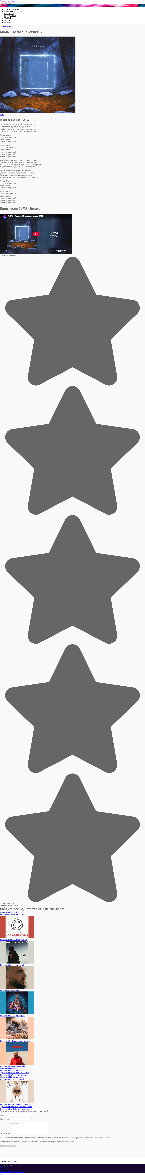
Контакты (3, 1170)
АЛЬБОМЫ (8, 18)
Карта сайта (4, 1167)
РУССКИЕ (7, 20)
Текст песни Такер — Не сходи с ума (13, 940)
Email (2, 1119)
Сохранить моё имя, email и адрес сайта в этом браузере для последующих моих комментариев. (38, 1142)
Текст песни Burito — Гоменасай (12, 1079)
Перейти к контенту (7, 1)
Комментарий (5, 1134)
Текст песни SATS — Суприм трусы (12, 1016)
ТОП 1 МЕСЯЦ (9, 14)
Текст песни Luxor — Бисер (10, 1071)
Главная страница (6, 26)
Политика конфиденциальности (12, 1172)
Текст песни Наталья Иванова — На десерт (16, 1105)
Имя (2, 1115)
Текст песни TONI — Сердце (10, 990)
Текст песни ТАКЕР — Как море (11, 914)
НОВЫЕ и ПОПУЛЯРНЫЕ (13, 12)
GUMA (2, 115)
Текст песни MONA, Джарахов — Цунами (15, 1041)
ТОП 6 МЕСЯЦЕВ (10, 16)
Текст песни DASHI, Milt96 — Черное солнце (16, 1109)
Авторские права (10, 1161)
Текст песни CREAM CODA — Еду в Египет (15, 1075)
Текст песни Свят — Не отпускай (12, 965)
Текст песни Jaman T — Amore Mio (12, 1066)
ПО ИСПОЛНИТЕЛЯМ (11, 9)
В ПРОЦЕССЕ (8, 22)
